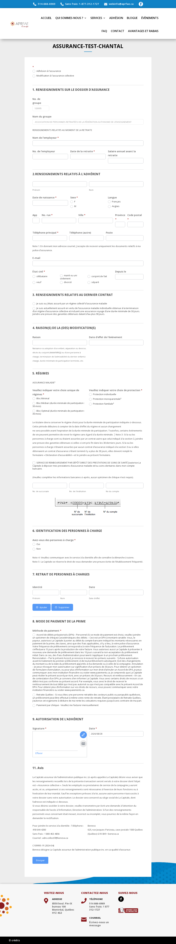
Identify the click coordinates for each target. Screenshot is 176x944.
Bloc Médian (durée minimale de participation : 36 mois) (58, 404)
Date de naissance (44, 197)
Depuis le (120, 271)
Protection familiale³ (103, 403)
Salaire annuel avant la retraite (122, 153)
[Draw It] (83, 734)
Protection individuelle (104, 394)
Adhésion (116, 18)
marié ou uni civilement (68, 277)
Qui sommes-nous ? (69, 18)
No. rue (47, 215)
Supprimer (63, 607)
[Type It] (83, 743)
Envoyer (40, 860)
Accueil (46, 18)
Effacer (39, 753)
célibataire (41, 276)
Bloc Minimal (42, 398)
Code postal (134, 217)
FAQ (104, 31)
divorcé (67, 282)
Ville (81, 215)
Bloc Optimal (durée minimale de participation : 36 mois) (58, 412)
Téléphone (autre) (80, 232)
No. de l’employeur (43, 151)
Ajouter (43, 607)
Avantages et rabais (143, 31)
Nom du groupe (41, 116)
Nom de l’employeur (45, 137)
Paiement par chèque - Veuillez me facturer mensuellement (67, 705)
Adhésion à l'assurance (48, 71)
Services (96, 18)
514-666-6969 (46, 4)
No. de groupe (36, 101)
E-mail (36, 258)
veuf (38, 282)
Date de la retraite (82, 151)
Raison (36, 337)
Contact (117, 31)
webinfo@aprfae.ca (121, 4)
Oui (38, 544)
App (34, 215)
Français (116, 201)
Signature (39, 728)
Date (92, 587)
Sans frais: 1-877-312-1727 (82, 4)
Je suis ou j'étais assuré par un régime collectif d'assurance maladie (71, 303)
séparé (95, 282)
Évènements (149, 18)
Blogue (132, 18)
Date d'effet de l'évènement (105, 337)
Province (120, 217)
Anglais (115, 206)
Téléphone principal (45, 232)
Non (38, 548)
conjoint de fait (99, 276)
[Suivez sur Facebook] (121, 899)
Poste (109, 232)
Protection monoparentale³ (106, 399)
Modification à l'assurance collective (55, 75)
